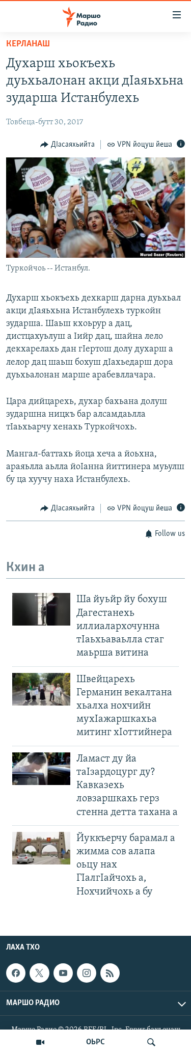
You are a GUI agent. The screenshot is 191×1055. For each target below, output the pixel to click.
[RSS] (110, 973)
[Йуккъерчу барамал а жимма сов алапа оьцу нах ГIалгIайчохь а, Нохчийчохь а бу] (41, 848)
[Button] (67, 144)
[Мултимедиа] (40, 1042)
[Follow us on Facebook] (15, 973)
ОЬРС (95, 1042)
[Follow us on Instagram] (86, 973)
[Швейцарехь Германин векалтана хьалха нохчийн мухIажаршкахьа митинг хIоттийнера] (41, 689)
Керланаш (28, 44)
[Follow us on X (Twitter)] (39, 973)
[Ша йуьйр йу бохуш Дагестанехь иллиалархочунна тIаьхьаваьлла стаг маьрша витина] (41, 609)
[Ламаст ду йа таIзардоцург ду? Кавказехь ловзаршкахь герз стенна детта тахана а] (41, 768)
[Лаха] (151, 1042)
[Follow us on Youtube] (63, 973)
